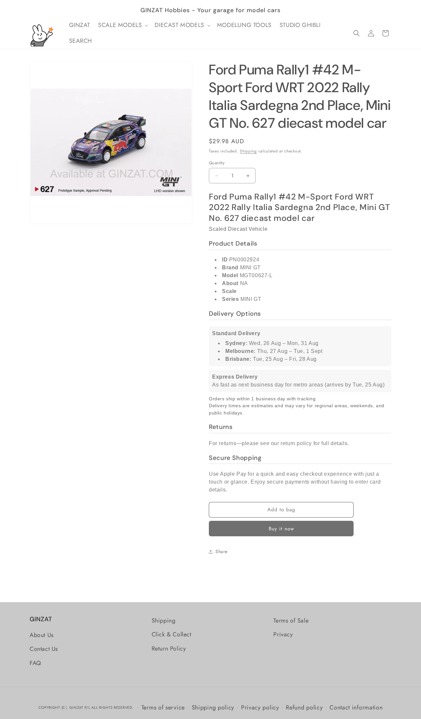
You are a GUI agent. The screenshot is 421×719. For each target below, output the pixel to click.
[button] (122, 25)
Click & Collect (171, 634)
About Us (42, 635)
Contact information (356, 707)
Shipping (248, 151)
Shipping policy (213, 707)
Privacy (283, 634)
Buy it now (281, 528)
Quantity (217, 163)
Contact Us (44, 649)
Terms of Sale (291, 620)
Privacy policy (260, 707)
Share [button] (221, 551)
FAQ (35, 663)
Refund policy (304, 707)
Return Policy (169, 648)
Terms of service (163, 707)
